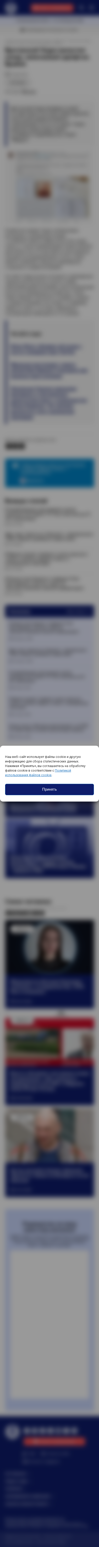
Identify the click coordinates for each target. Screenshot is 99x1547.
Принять (49, 789)
